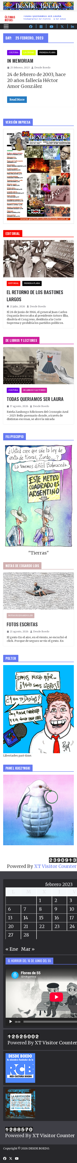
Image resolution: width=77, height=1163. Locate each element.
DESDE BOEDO (38, 1148)
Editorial (13, 283)
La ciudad (28, 52)
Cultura (13, 52)
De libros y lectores (34, 390)
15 (41, 918)
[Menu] (6, 26)
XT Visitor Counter (55, 866)
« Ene (12, 949)
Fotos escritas (22, 624)
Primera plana (47, 52)
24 (72, 926)
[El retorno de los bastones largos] (38, 258)
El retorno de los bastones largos (35, 295)
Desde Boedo (42, 67)
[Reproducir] (11, 1022)
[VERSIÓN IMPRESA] (38, 132)
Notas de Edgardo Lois (20, 615)
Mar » (28, 949)
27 (10, 935)
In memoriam (20, 60)
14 (25, 918)
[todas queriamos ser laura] (38, 365)
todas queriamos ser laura (42, 17)
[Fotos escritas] (38, 590)
